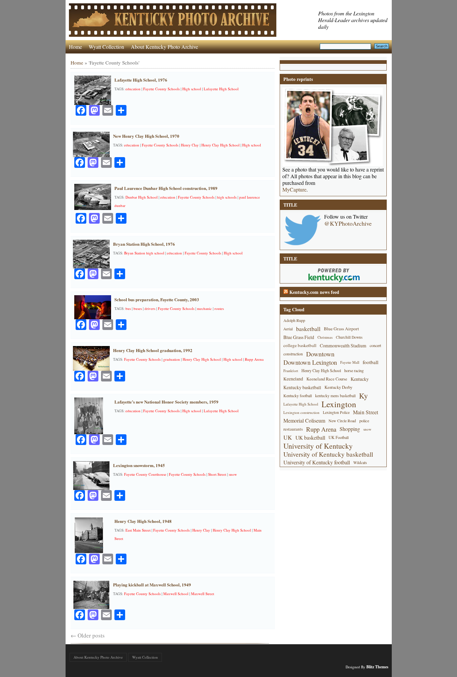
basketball (308, 329)
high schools (227, 197)
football (370, 362)
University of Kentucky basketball (328, 454)
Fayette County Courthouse (145, 474)
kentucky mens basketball (335, 395)
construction (293, 353)
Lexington (339, 404)
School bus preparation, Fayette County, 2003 (156, 299)
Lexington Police (336, 412)
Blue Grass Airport (341, 329)
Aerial (288, 328)
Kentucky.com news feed (314, 292)
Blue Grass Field (298, 337)
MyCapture (294, 189)
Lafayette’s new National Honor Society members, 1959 (166, 402)
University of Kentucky (318, 446)
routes (219, 308)
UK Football (339, 437)
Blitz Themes (377, 667)
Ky (363, 395)
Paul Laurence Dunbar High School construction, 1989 (165, 188)
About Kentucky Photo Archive (164, 46)
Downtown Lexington (310, 362)
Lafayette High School (221, 88)
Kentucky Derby (338, 387)
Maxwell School (175, 593)
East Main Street (138, 530)
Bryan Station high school (144, 252)
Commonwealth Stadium (343, 345)
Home (75, 46)
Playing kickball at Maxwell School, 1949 (152, 584)
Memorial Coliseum (304, 420)
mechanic (204, 308)
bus (128, 308)
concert (375, 345)
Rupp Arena (254, 359)
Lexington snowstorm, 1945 (139, 465)
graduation (171, 359)
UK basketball (310, 437)
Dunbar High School (141, 197)
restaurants (293, 429)
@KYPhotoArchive (348, 223)
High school (191, 88)
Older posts (88, 635)
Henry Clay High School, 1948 (143, 521)
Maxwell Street (202, 593)
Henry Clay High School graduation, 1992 (152, 350)
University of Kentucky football (316, 462)
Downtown (320, 354)
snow (233, 474)
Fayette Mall (349, 362)
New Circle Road (342, 420)
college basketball (299, 345)
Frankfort (290, 370)
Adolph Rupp (294, 320)
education (133, 88)
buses (137, 308)
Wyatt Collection (106, 46)
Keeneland (293, 379)
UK (287, 437)
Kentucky (360, 379)
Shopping (350, 429)
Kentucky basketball (302, 387)
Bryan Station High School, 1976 (144, 244)
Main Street (365, 412)
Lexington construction (301, 412)
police (364, 420)
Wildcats (360, 462)
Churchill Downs (349, 337)
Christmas (325, 337)
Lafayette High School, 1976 (140, 80)
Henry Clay (190, 144)
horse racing (354, 370)
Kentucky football (297, 395)
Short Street (217, 474)
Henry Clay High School (220, 144)
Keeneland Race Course (326, 379)
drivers (150, 308)
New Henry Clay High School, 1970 (146, 136)
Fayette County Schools (161, 88)
